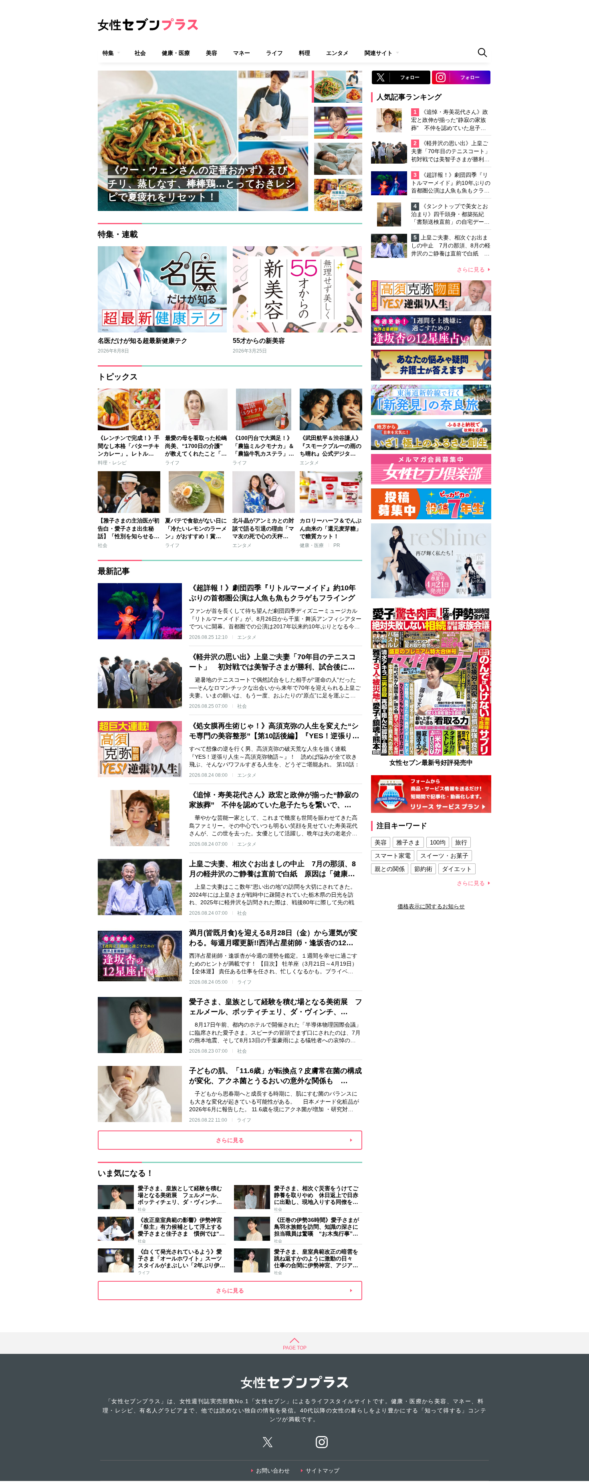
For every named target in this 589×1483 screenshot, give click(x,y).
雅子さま (408, 842)
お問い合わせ (273, 1470)
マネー (241, 53)
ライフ (274, 53)
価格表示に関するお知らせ (431, 906)
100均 (438, 842)
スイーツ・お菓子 (444, 855)
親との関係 (390, 868)
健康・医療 (176, 53)
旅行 (461, 842)
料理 (304, 53)
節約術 (423, 868)
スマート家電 (393, 855)
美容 (211, 53)
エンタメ (337, 53)
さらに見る (471, 269)
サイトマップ (322, 1470)
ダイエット (457, 868)
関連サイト (379, 53)
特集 (108, 53)
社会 (140, 53)
